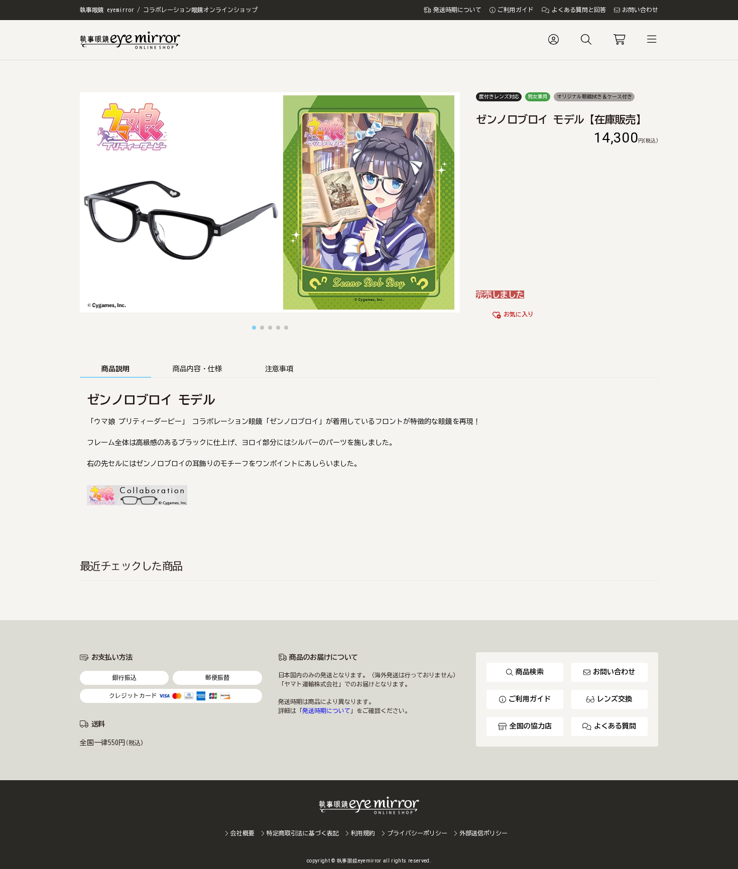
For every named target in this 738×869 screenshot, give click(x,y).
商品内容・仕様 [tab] (197, 368)
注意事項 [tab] (279, 368)
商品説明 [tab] (115, 368)
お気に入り (519, 314)
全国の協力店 (531, 726)
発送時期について (326, 710)
